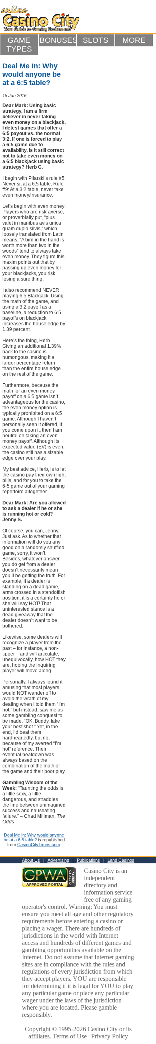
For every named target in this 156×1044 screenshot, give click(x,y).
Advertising (58, 860)
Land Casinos (121, 860)
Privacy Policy (109, 1036)
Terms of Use (70, 1036)
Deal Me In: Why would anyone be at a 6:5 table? (34, 837)
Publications (88, 860)
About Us (31, 860)
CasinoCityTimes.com (38, 844)
